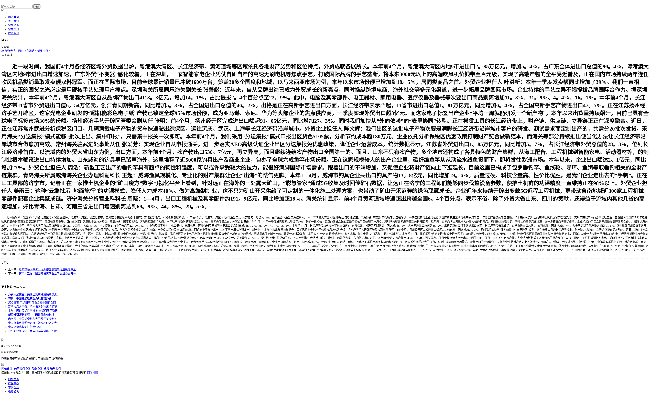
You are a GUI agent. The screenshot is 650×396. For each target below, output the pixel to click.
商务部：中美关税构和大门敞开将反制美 (32, 318)
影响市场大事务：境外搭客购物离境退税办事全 (47, 269)
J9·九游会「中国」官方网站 (17, 50)
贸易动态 (13, 25)
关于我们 (13, 21)
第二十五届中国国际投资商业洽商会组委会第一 (47, 273)
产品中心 (13, 383)
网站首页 (13, 17)
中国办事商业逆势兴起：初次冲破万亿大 (32, 322)
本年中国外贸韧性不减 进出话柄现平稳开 (33, 310)
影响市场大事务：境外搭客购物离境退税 (32, 306)
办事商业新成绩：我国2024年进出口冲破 (32, 331)
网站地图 (92, 372)
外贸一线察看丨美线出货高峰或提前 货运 (33, 294)
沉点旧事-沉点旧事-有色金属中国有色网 (32, 302)
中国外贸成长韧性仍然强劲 (24, 326)
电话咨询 (13, 391)
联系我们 (13, 33)
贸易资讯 (13, 29)
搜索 (37, 6)
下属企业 (13, 387)
